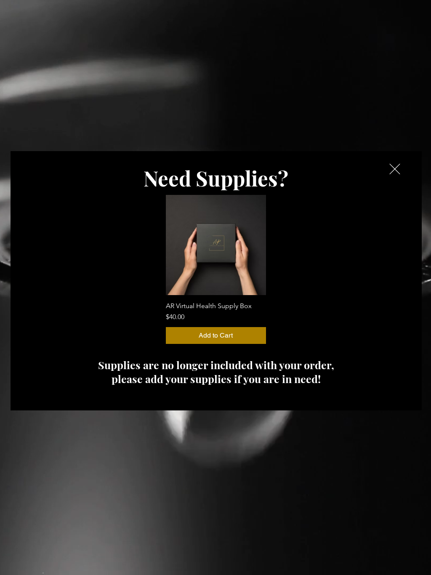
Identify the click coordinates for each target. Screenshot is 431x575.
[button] (394, 169)
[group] (215, 269)
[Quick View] (216, 245)
